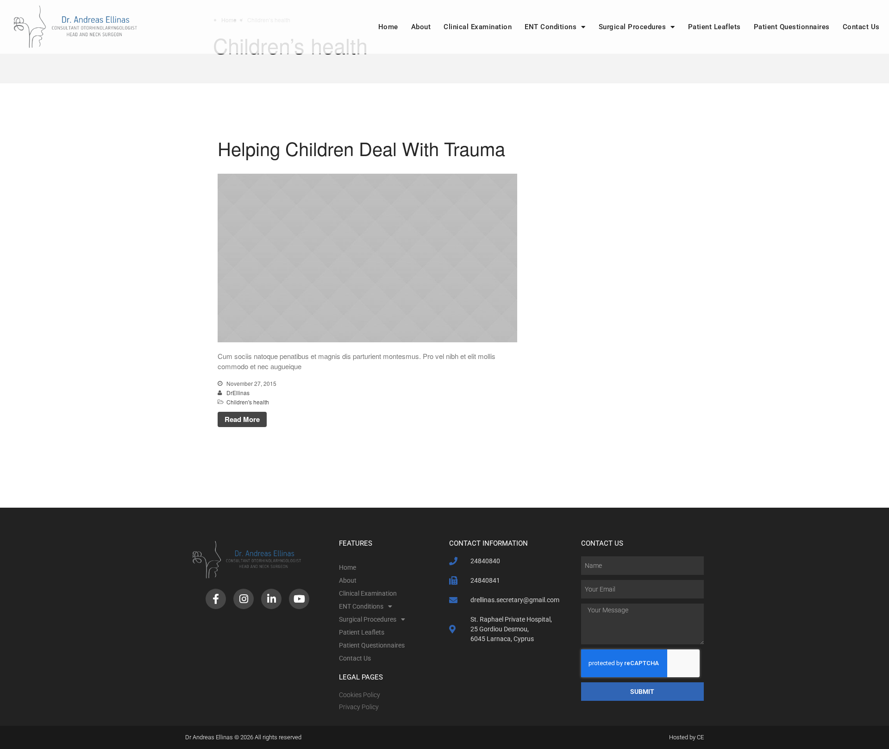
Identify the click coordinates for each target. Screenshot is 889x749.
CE (700, 737)
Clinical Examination (478, 27)
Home (388, 27)
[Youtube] (299, 599)
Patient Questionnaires (792, 27)
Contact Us (861, 27)
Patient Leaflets (714, 27)
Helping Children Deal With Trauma (361, 148)
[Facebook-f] (216, 599)
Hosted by (683, 737)
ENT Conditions (550, 27)
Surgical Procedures (632, 27)
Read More (242, 419)
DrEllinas (238, 393)
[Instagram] (243, 599)
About (421, 27)
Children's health (247, 402)
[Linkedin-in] (271, 599)
